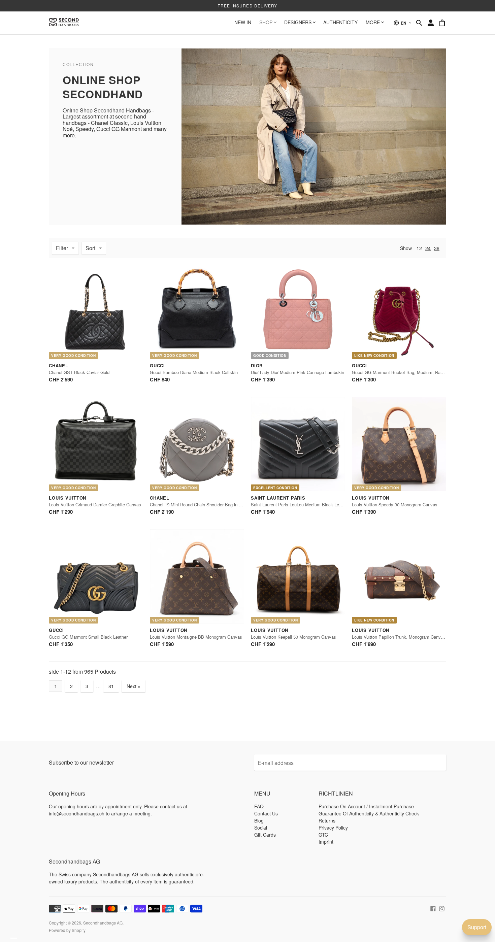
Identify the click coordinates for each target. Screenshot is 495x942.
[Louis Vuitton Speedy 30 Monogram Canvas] (399, 444)
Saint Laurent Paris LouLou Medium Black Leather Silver (306, 504)
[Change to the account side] (431, 23)
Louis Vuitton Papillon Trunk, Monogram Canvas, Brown (406, 637)
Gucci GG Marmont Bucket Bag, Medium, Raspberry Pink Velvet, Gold (421, 372)
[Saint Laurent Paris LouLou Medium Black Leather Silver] (298, 444)
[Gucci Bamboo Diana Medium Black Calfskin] (197, 312)
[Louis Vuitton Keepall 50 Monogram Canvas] (298, 576)
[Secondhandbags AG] (64, 23)
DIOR (257, 365)
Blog (259, 820)
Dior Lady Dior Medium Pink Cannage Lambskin (297, 372)
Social (260, 827)
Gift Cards (265, 834)
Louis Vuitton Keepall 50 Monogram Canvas (293, 637)
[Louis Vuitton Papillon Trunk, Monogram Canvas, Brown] (399, 576)
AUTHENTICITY (340, 22)
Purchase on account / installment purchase (366, 806)
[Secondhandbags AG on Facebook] (433, 907)
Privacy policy (333, 827)
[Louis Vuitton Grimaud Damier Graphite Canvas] (96, 444)
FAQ (259, 806)
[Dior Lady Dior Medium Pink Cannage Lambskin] (298, 312)
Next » (133, 686)
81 (111, 686)
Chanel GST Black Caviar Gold (79, 372)
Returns (327, 820)
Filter (62, 248)
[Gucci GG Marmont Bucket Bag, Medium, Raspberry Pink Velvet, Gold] (399, 312)
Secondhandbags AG (103, 923)
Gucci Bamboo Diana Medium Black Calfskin (194, 372)
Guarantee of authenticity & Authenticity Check (369, 813)
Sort (90, 248)
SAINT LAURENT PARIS (278, 498)
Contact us (266, 813)
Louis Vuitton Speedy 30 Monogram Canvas (394, 504)
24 (428, 248)
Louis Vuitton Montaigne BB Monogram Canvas (196, 637)
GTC (323, 834)
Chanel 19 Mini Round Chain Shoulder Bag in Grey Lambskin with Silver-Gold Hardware (235, 504)
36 (436, 248)
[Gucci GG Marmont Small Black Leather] (96, 576)
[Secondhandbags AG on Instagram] (441, 907)
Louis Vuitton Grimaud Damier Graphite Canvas (95, 504)
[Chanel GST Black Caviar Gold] (96, 312)
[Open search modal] (419, 23)
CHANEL (58, 365)
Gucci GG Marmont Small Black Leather (88, 637)
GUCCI (157, 365)
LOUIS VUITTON (67, 498)
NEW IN (242, 22)
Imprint (326, 841)
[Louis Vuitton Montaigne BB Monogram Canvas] (197, 576)
